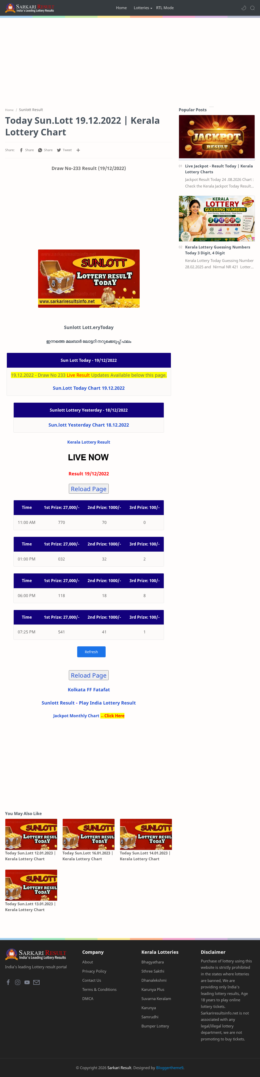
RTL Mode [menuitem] (165, 7)
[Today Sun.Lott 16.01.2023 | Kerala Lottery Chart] (89, 834)
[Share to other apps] (78, 150)
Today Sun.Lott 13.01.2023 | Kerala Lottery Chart (30, 906)
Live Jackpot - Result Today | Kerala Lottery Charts (219, 168)
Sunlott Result (58, 703)
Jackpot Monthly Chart (76, 716)
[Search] (252, 8)
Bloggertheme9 (169, 1067)
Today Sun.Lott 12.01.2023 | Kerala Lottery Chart (30, 855)
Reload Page (89, 489)
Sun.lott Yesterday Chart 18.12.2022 (88, 425)
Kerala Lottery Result (88, 442)
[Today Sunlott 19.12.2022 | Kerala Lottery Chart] (89, 278)
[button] (244, 8)
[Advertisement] (130, 61)
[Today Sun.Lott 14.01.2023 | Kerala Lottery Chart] (146, 834)
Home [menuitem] (121, 7)
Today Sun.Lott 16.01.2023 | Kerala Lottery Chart (87, 855)
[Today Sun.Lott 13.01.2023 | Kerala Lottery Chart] (31, 885)
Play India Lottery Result (107, 703)
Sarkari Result (119, 1067)
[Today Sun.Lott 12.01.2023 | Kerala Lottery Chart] (31, 834)
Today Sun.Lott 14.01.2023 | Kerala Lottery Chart (145, 855)
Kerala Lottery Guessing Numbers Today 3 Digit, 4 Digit (217, 249)
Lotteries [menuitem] (141, 7)
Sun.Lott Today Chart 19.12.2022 (89, 388)
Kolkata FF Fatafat (89, 689)
